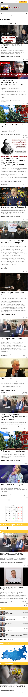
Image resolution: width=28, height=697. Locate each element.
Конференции (24, 601)
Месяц (5, 528)
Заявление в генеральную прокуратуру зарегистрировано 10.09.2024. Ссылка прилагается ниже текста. (14, 489)
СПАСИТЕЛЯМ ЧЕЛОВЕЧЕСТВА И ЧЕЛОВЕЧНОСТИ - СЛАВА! (12, 82)
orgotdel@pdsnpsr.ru (22, 692)
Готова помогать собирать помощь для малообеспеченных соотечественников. (12, 685)
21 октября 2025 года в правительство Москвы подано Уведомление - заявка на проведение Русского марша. (13, 161)
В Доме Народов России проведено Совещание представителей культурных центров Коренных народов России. (13, 456)
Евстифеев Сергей (5, 58)
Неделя (5, 639)
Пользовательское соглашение (7, 690)
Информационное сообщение (13, 451)
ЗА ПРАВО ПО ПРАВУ (9, 613)
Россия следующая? (9, 378)
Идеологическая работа (6, 183)
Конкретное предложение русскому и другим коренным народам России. (12, 130)
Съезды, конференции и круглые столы (8, 601)
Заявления (3, 56)
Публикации (12, 56)
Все (8, 528)
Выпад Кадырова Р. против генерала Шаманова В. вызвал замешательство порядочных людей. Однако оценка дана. (14, 212)
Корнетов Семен (8, 617)
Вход (16, 1)
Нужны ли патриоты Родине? (12, 484)
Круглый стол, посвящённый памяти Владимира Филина (11, 588)
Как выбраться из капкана (11, 339)
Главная (2, 16)
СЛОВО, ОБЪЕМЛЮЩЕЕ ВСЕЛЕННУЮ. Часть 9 (14, 635)
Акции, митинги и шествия (6, 181)
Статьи (7, 16)
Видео (7, 427)
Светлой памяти (3, 602)
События (7, 56)
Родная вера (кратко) (9, 624)
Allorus (6, 612)
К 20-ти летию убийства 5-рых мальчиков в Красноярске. (13, 242)
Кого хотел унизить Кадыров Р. (13, 207)
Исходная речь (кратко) (10, 619)
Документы (17, 56)
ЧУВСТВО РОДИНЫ (9, 630)
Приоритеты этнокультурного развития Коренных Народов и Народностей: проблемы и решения (13, 423)
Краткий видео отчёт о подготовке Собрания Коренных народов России (14, 417)
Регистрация (23, 1)
